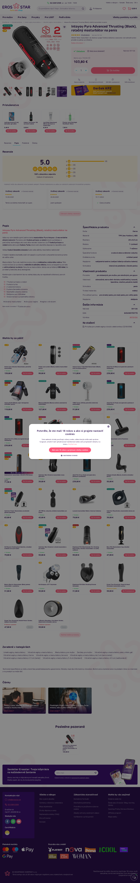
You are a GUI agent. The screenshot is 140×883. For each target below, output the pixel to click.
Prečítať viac (72, 444)
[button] (70, 455)
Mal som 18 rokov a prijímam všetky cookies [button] (70, 450)
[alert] (70, 441)
